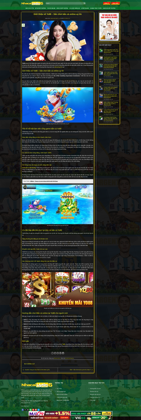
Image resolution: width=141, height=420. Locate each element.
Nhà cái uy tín (30, 8)
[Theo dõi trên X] (25, 410)
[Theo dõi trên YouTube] (36, 410)
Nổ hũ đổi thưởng (40, 8)
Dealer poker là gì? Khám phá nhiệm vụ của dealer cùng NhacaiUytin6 (110, 59)
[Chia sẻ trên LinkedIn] (63, 353)
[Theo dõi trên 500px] (38, 410)
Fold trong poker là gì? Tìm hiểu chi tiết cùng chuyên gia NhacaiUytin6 (111, 51)
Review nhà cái (57, 358)
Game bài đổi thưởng (109, 8)
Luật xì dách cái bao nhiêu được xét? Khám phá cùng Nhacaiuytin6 (111, 74)
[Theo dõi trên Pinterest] (33, 410)
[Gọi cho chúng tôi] (30, 410)
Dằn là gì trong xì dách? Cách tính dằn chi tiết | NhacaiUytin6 (110, 81)
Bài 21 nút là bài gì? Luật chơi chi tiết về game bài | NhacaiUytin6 (110, 96)
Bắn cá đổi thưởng (62, 8)
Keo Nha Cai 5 (25, 406)
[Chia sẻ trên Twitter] (55, 353)
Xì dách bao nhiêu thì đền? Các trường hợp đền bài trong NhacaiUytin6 (111, 66)
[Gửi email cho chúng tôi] (28, 410)
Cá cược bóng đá (74, 8)
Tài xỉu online (51, 8)
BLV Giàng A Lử (66, 18)
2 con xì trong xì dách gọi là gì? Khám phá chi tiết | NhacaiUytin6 (111, 111)
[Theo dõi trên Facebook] (22, 410)
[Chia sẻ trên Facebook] (52, 353)
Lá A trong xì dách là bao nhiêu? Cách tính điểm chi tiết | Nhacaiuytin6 (110, 119)
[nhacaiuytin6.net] (32, 3)
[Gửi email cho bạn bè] (57, 353)
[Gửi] (84, 3)
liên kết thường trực (69, 358)
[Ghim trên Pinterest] (60, 353)
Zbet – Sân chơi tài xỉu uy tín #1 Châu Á (80, 369)
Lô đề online (85, 8)
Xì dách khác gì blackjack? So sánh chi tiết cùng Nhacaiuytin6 (111, 89)
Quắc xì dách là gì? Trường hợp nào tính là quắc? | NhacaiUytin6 (111, 104)
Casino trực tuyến (95, 8)
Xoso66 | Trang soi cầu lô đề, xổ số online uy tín (37, 369)
